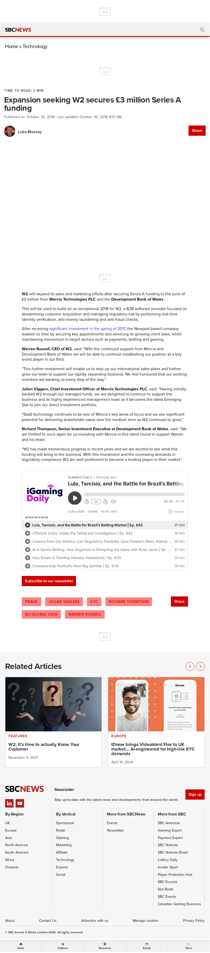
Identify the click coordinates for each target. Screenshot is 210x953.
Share (197, 130)
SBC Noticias (168, 845)
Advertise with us (94, 920)
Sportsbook (65, 823)
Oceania (11, 867)
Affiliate (62, 852)
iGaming (62, 838)
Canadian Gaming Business (179, 904)
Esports (62, 867)
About (10, 920)
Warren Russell (84, 614)
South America (16, 852)
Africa (9, 860)
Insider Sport (168, 867)
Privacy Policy (194, 920)
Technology (35, 46)
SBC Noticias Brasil (173, 852)
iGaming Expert (170, 830)
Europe (11, 830)
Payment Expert (170, 838)
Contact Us (48, 920)
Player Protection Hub (175, 874)
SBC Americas (169, 823)
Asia (8, 838)
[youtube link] (20, 803)
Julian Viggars (64, 601)
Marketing (64, 845)
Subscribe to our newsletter (49, 581)
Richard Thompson (129, 601)
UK (7, 823)
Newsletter (115, 830)
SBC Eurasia (167, 881)
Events (112, 823)
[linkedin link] (9, 803)
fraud (31, 601)
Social (60, 874)
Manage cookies (146, 920)
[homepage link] (18, 30)
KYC (94, 601)
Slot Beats (166, 889)
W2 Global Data (41, 614)
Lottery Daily (168, 860)
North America (16, 845)
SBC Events (167, 896)
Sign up (195, 794)
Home (11, 46)
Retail (60, 830)
